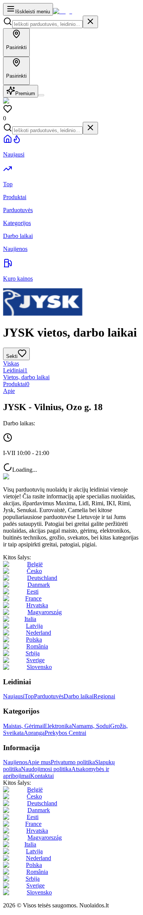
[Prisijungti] (41, 95)
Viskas (11, 363)
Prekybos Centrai (65, 733)
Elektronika (58, 726)
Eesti (33, 591)
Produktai (16, 384)
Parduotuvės (49, 696)
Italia (30, 619)
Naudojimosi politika (46, 769)
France (33, 598)
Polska (34, 639)
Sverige (35, 660)
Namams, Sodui (91, 726)
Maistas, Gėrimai (23, 726)
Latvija (34, 626)
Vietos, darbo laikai (26, 377)
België (35, 564)
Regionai (104, 696)
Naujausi (13, 696)
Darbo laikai (78, 696)
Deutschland (42, 578)
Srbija (33, 653)
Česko (34, 571)
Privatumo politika (73, 762)
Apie (9, 391)
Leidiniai (15, 370)
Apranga (34, 733)
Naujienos (15, 762)
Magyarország (44, 612)
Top (29, 696)
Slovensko (39, 667)
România (37, 646)
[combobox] (47, 24)
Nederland (38, 632)
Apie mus (39, 762)
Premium (25, 93)
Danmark (38, 584)
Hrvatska (37, 605)
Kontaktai (42, 776)
